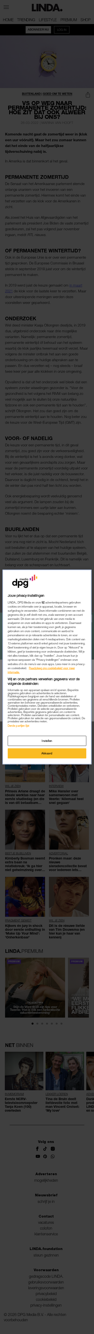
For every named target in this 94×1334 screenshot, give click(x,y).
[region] (47, 667)
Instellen (47, 740)
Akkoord (47, 753)
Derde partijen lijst (18, 725)
